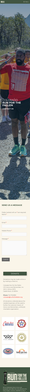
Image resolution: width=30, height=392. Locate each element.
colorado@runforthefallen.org (12, 297)
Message (5, 239)
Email (4, 222)
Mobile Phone (7, 231)
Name (4, 214)
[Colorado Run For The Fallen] (3, 2)
